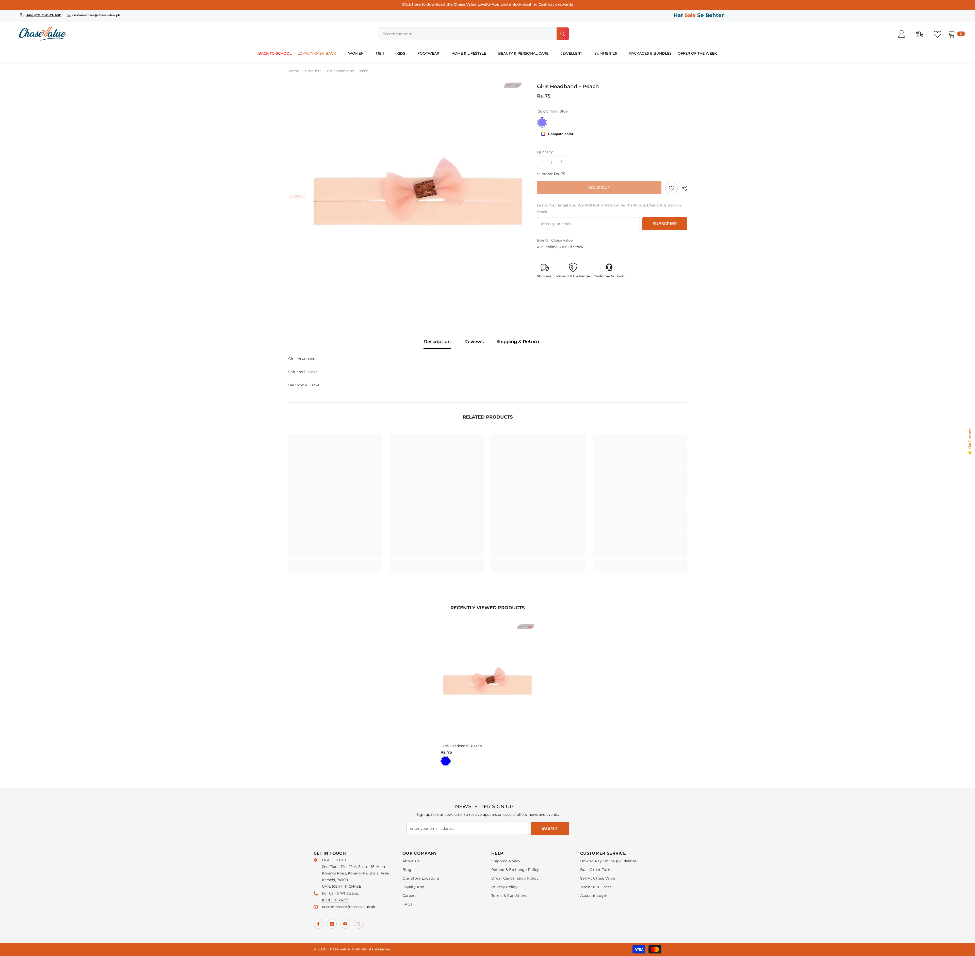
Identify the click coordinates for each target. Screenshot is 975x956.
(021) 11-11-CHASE (346, 886)
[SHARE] (682, 188)
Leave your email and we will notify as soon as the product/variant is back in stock (609, 208)
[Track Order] (922, 34)
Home (293, 71)
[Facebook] (318, 924)
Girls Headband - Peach (461, 746)
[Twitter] (359, 924)
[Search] (473, 33)
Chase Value (562, 240)
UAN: (327, 886)
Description (437, 341)
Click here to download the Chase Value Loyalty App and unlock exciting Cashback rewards (487, 4)
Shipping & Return (517, 341)
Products (313, 71)
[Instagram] (332, 924)
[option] (418, 197)
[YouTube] (345, 924)
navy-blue (446, 761)
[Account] (904, 34)
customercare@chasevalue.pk (348, 906)
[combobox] (467, 33)
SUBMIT (550, 828)
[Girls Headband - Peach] (487, 683)
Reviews (474, 341)
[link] (671, 188)
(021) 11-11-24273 (335, 900)
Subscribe (665, 223)
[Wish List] (940, 34)
